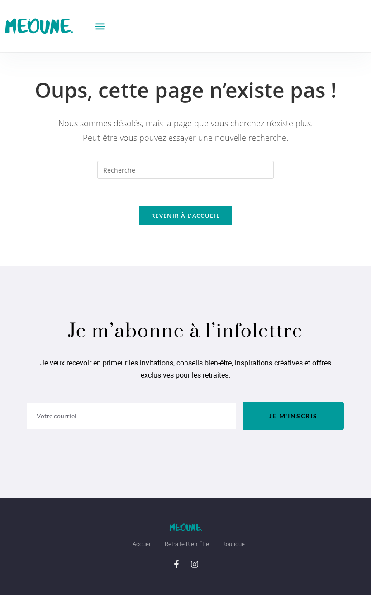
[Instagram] (194, 564)
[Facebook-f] (176, 564)
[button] (100, 26)
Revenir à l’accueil (185, 215)
